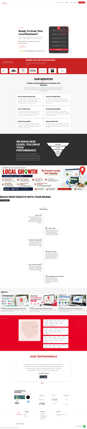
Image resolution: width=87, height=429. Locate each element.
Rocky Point (61, 340)
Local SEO (42, 415)
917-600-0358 (81, 2)
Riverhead (46, 320)
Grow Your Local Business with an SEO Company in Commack (41, 308)
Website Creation (43, 418)
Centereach (61, 323)
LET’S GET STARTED (4, 200)
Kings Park (54, 345)
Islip (49, 340)
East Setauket (51, 328)
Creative (42, 419)
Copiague (56, 323)
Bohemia (64, 330)
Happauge (50, 320)
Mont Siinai (63, 338)
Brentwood (51, 322)
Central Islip (56, 322)
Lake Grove (46, 325)
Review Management (44, 417)
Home (58, 2)
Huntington (54, 330)
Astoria (46, 330)
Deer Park (50, 338)
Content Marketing (43, 416)
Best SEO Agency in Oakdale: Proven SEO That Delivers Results (70, 308)
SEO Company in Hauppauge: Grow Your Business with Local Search (13, 308)
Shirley (60, 320)
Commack (46, 328)
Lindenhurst (55, 320)
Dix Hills (63, 320)
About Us (61, 2)
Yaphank (49, 330)
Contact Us (75, 2)
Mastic (58, 345)
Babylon (50, 345)
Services (66, 2)
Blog (71, 2)
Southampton (46, 323)
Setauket (61, 322)
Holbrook (56, 340)
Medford (46, 345)
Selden (52, 340)
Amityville (54, 338)
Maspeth (46, 340)
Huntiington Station (52, 325)
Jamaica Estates (63, 345)
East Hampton (47, 322)
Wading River (56, 328)
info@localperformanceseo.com (61, 415)
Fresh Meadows (47, 333)
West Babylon (59, 330)
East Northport (62, 328)
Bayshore (46, 338)
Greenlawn (51, 323)
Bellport (59, 338)
